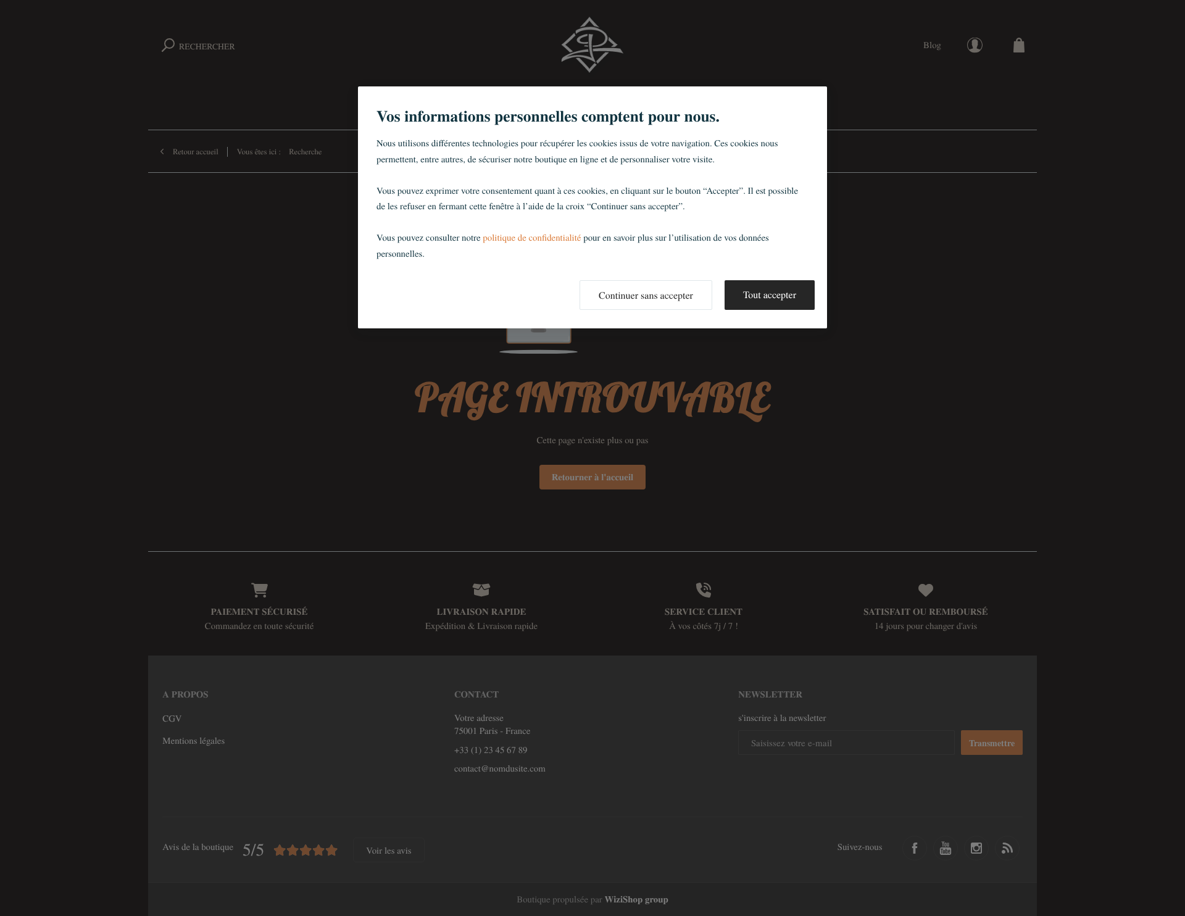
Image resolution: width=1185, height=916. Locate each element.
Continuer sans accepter (646, 295)
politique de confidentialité (532, 237)
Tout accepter (769, 294)
